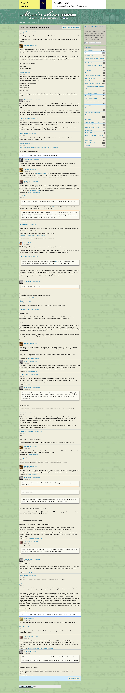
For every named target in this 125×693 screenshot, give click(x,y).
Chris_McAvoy (28, 243)
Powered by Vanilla (24, 691)
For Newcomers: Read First (93, 75)
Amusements (88, 140)
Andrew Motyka (24, 118)
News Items (88, 130)
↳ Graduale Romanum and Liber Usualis (94, 87)
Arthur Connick (24, 374)
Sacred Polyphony (90, 78)
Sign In (33, 22)
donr (29, 611)
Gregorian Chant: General (92, 83)
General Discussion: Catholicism (94, 135)
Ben (29, 339)
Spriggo (36, 454)
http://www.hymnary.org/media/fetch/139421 (32, 235)
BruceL (29, 278)
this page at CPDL (35, 190)
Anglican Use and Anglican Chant (94, 101)
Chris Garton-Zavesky (26, 309)
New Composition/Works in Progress (92, 113)
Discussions (22, 22)
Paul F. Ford (31, 371)
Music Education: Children (92, 125)
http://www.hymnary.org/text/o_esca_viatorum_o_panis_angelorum (38, 147)
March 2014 (35, 651)
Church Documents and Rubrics (94, 65)
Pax (41, 538)
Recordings (88, 119)
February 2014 (26, 626)
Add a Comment (74, 678)
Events (87, 73)
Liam (21, 301)
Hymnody (87, 81)
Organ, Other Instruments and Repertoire (93, 107)
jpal (20, 584)
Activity (28, 22)
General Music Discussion (71, 27)
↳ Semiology (89, 95)
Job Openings (89, 55)
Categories (87, 48)
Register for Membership (94, 42)
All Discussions (89, 50)
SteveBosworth (43, 648)
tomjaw (21, 72)
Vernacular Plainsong (91, 98)
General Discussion (90, 143)
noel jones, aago (32, 648)
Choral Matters (89, 63)
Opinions (87, 145)
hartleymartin (23, 32)
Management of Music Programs (94, 58)
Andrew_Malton (36, 192)
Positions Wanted (90, 133)
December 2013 (31, 618)
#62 (53, 206)
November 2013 (32, 31)
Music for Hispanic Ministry (92, 122)
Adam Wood (28, 100)
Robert (26, 361)
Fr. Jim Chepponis (25, 196)
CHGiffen (27, 181)
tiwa (20, 626)
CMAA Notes (88, 70)
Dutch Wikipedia (41, 173)
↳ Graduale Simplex (91, 93)
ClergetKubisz (28, 159)
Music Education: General (92, 127)
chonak (26, 45)
